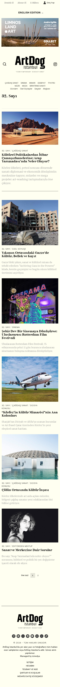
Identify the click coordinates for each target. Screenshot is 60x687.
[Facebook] (18, 636)
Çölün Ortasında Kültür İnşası (25, 490)
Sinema (16, 327)
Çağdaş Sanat (20, 150)
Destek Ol (9, 3)
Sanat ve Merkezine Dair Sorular (27, 550)
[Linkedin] (27, 636)
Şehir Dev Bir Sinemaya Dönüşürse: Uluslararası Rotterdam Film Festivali (29, 335)
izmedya (36, 656)
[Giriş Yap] (44, 2)
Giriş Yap (50, 2)
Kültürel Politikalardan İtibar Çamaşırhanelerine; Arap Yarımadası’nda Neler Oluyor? (26, 158)
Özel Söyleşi (19, 249)
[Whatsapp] (37, 636)
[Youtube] (32, 636)
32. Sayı (6, 150)
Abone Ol (22, 3)
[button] (4, 64)
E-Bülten (34, 3)
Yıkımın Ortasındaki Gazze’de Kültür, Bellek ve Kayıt (25, 254)
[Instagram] (13, 636)
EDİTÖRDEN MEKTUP (22, 546)
